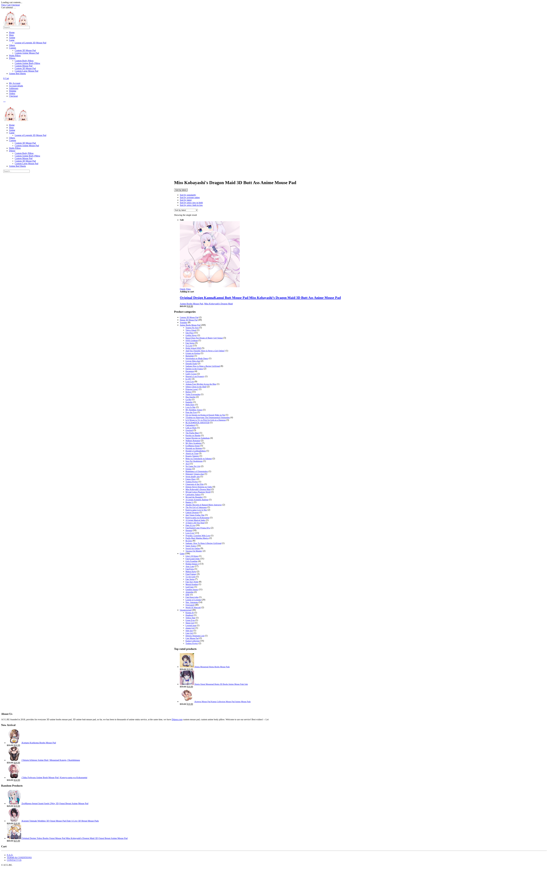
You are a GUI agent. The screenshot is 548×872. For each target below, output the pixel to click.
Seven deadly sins (193, 477)
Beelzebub (190, 356)
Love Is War (191, 407)
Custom (12, 48)
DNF (188, 595)
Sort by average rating (190, 197)
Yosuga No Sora (192, 328)
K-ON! (188, 379)
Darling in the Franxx (194, 369)
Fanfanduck (190, 425)
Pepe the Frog (191, 412)
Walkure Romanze (193, 441)
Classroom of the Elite (195, 484)
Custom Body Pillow (24, 60)
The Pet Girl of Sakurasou (196, 507)
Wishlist (12, 91)
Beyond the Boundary (194, 497)
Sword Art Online (193, 548)
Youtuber (183, 322)
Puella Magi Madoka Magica (197, 538)
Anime (12, 37)
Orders (12, 93)
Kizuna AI (190, 613)
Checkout (15, 5)
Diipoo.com (177, 719)
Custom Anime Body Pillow (27, 63)
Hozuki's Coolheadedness (196, 451)
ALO (188, 464)
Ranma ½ (189, 502)
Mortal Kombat (192, 584)
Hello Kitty (190, 405)
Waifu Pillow (15, 55)
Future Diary (191, 479)
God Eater (190, 587)
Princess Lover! (192, 389)
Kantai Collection (193, 641)
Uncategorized (185, 610)
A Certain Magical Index (195, 520)
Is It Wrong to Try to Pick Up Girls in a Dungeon (206, 420)
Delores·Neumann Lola (195, 636)
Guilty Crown (191, 374)
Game (11, 40)
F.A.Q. (10, 855)
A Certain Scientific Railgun (197, 500)
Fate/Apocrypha (192, 597)
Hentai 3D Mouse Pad (189, 320)
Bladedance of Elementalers (197, 471)
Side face (189, 631)
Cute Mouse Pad (192, 638)
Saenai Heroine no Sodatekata (198, 438)
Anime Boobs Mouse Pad (191, 304)
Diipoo (12, 58)
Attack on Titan (192, 453)
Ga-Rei (188, 399)
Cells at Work (191, 428)
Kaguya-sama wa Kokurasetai (197, 518)
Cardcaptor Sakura (193, 494)
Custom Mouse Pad (23, 66)
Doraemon (190, 371)
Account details (16, 86)
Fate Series (190, 343)
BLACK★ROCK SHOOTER (197, 423)
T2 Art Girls (191, 577)
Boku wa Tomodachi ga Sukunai (199, 459)
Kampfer (189, 402)
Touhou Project (192, 482)
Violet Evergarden (193, 394)
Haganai (189, 530)
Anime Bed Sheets (17, 73)
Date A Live (190, 525)
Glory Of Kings (192, 556)
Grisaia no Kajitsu (193, 353)
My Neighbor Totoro (194, 410)
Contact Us (14, 860)
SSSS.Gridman (192, 340)
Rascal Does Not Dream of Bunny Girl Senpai (204, 338)
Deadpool (189, 615)
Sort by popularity (188, 195)
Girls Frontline (192, 561)
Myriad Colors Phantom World (198, 492)
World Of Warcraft (193, 607)
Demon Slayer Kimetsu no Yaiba (199, 487)
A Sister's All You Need (195, 523)
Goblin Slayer (191, 335)
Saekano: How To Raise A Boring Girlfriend (203, 543)
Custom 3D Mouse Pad (25, 50)
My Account (14, 83)
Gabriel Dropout (192, 512)
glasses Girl (190, 628)
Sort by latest (186, 200)
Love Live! (190, 533)
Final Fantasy (191, 574)
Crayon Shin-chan (193, 361)
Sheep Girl (190, 623)
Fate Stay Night (192, 582)
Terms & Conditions (19, 857)
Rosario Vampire (192, 456)
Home (12, 32)
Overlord (189, 430)
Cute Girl (189, 633)
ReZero (189, 392)
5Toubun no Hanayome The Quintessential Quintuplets (208, 417)
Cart (6, 78)
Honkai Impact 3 (192, 564)
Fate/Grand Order (193, 559)
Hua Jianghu (191, 397)
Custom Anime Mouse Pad (27, 53)
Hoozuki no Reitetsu (194, 448)
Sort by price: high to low (191, 205)
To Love (189, 346)
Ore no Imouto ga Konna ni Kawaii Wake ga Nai (205, 415)
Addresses (13, 88)
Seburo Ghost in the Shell (196, 387)
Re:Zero (189, 541)
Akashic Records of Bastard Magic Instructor (204, 505)
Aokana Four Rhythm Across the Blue (201, 384)
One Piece (190, 333)
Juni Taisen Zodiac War (195, 515)
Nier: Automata (192, 602)
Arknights (190, 592)
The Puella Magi (192, 433)
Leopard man (191, 625)
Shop (11, 35)
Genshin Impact (192, 589)
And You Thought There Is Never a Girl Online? (205, 351)
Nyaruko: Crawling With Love (198, 536)
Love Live (190, 382)
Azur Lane (190, 566)
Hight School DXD (193, 348)
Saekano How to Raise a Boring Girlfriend (203, 366)
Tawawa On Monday (194, 551)
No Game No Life (193, 466)
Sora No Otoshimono (194, 461)
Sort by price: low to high (191, 202)
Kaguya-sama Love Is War (196, 510)
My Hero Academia (193, 443)
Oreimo (189, 469)
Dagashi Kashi (191, 364)
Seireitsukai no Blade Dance (197, 358)
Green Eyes (190, 620)
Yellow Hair (190, 618)
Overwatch (190, 605)
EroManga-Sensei (193, 446)
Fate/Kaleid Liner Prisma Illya (198, 528)
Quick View (185, 289)
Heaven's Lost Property (195, 376)
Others (12, 45)
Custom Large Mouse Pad (26, 71)
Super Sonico (191, 546)
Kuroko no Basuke (193, 435)
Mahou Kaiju (191, 571)
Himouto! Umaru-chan (195, 474)
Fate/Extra (190, 569)
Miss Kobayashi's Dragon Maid (218, 304)
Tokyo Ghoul (191, 330)
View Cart (6, 5)
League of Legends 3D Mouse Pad (30, 43)
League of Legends (193, 600)
